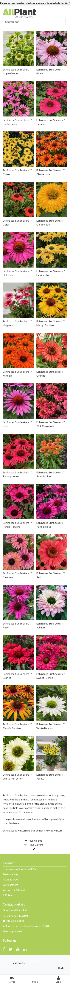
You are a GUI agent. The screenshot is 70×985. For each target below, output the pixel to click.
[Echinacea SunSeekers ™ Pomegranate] (18, 451)
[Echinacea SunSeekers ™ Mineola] (18, 350)
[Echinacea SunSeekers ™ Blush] (51, 48)
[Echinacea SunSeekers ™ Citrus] (18, 149)
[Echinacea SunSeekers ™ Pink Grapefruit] (51, 400)
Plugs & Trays (11, 879)
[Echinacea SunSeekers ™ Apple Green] (18, 48)
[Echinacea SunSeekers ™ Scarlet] (18, 652)
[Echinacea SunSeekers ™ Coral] (18, 199)
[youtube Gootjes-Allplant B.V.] (17, 949)
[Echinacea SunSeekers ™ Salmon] (51, 602)
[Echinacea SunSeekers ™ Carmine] (51, 98)
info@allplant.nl (15, 920)
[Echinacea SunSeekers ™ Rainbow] (18, 552)
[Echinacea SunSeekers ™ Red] (51, 552)
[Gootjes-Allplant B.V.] (19, 13)
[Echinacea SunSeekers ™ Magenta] (18, 300)
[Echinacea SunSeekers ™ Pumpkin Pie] (51, 451)
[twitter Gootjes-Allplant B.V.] (10, 949)
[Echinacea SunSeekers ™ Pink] (18, 400)
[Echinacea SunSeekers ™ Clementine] (51, 149)
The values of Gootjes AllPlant (20, 869)
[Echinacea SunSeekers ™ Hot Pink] (18, 249)
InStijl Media (19, 963)
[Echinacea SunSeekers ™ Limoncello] (51, 249)
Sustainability (10, 874)
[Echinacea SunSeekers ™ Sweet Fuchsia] (51, 652)
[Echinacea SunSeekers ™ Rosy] (18, 602)
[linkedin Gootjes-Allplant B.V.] (25, 949)
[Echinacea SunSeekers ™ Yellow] (51, 753)
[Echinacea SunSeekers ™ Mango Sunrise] (51, 300)
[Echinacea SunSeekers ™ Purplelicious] (51, 501)
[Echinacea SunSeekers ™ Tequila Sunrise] (18, 703)
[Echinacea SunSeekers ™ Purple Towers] (18, 501)
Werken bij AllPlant (14, 890)
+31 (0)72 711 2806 (16, 915)
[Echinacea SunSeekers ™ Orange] (51, 350)
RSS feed (8, 895)
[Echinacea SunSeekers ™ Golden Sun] (51, 199)
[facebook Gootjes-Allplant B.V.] (4, 949)
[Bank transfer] (61, 969)
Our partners (10, 884)
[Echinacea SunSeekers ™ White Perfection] (18, 753)
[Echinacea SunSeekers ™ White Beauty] (51, 703)
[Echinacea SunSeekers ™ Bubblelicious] (18, 98)
